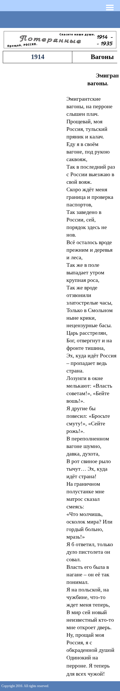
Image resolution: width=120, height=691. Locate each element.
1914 (37, 56)
